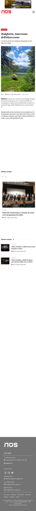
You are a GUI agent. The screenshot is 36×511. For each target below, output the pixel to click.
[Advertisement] (18, 148)
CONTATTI (8, 463)
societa (3, 210)
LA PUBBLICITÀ (9, 482)
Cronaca (6, 494)
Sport (18, 497)
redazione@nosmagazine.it (14, 478)
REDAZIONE (8, 476)
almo (2, 94)
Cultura (12, 497)
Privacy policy (18, 503)
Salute (6, 497)
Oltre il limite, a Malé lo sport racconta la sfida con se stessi (21, 261)
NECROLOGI (8, 487)
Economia (20, 494)
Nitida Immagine (22, 505)
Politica (13, 494)
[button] (2, 176)
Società (27, 494)
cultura (13, 257)
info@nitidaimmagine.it (13, 484)
